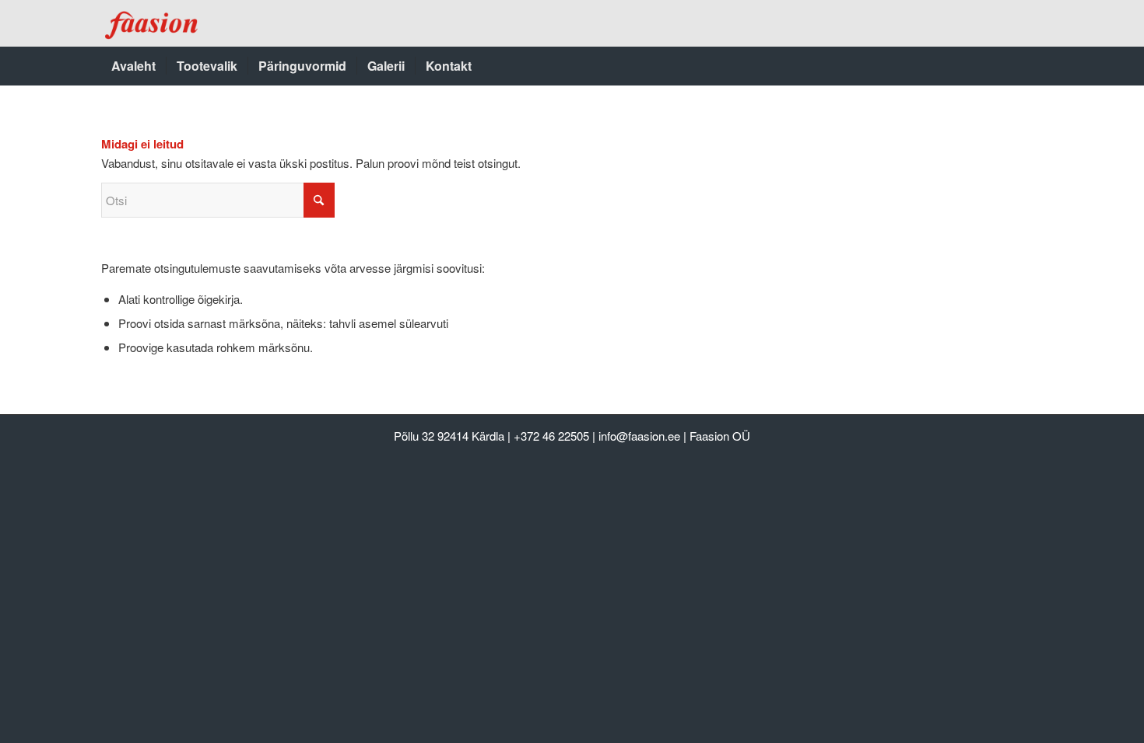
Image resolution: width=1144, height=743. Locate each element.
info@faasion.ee (639, 435)
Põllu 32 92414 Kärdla (449, 435)
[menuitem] (133, 66)
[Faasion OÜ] (153, 23)
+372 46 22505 (551, 435)
